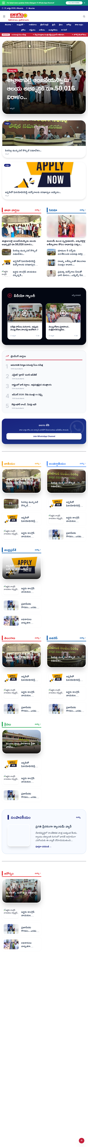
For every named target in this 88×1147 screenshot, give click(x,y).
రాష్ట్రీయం (32, 30)
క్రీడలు (61, 25)
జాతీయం (42, 30)
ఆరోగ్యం (68, 25)
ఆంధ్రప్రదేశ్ (20, 25)
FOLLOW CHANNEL (74, 3)
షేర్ (38, 335)
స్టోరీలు (23, 30)
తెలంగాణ (8, 25)
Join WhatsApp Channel (44, 436)
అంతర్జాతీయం (53, 30)
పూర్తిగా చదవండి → (44, 846)
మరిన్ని (37, 210)
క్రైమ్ (53, 25)
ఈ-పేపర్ (64, 30)
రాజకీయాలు (33, 25)
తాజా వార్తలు (79, 25)
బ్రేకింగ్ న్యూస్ (44, 25)
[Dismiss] (84, 3)
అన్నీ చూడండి (76, 295)
